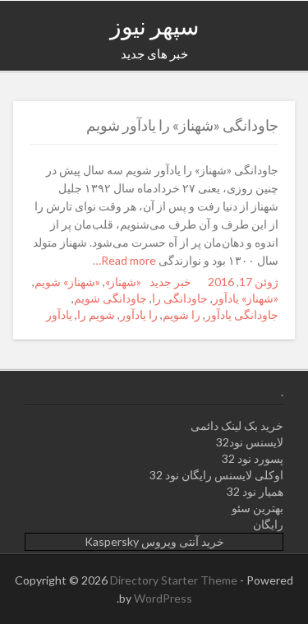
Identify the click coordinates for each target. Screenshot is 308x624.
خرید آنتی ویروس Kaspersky (154, 541)
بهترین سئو (257, 508)
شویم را (96, 314)
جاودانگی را (180, 298)
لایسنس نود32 (249, 442)
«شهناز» (123, 282)
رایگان (268, 524)
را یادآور (139, 314)
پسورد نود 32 (252, 458)
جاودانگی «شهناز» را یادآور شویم (182, 125)
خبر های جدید (154, 53)
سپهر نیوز (154, 25)
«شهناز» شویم (67, 282)
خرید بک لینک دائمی (237, 425)
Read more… (126, 260)
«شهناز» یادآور (245, 298)
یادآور (59, 314)
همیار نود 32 (255, 491)
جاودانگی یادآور (241, 314)
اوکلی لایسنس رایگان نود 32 (216, 475)
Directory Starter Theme (175, 580)
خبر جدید (170, 282)
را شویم (181, 314)
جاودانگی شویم (110, 298)
